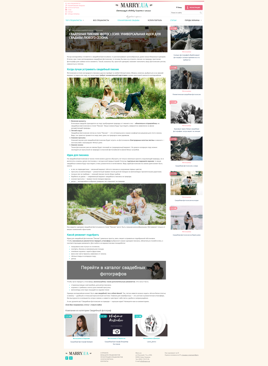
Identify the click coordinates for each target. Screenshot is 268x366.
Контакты (104, 361)
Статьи (173, 20)
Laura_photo (151, 342)
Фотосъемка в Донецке (151, 338)
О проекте (104, 353)
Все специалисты (101, 20)
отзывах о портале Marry (189, 355)
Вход (180, 7)
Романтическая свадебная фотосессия (187, 94)
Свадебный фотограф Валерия (81, 342)
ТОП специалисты (73, 20)
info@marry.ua (145, 361)
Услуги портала (155, 20)
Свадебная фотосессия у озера (186, 166)
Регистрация (195, 7)
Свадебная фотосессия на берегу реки (186, 235)
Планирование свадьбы (128, 20)
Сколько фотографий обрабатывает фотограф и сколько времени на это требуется (187, 57)
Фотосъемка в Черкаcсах (116, 338)
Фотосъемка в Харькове (81, 338)
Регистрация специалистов (111, 357)
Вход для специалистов (110, 355)
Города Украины (192, 20)
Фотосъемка (186, 52)
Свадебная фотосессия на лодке (186, 200)
